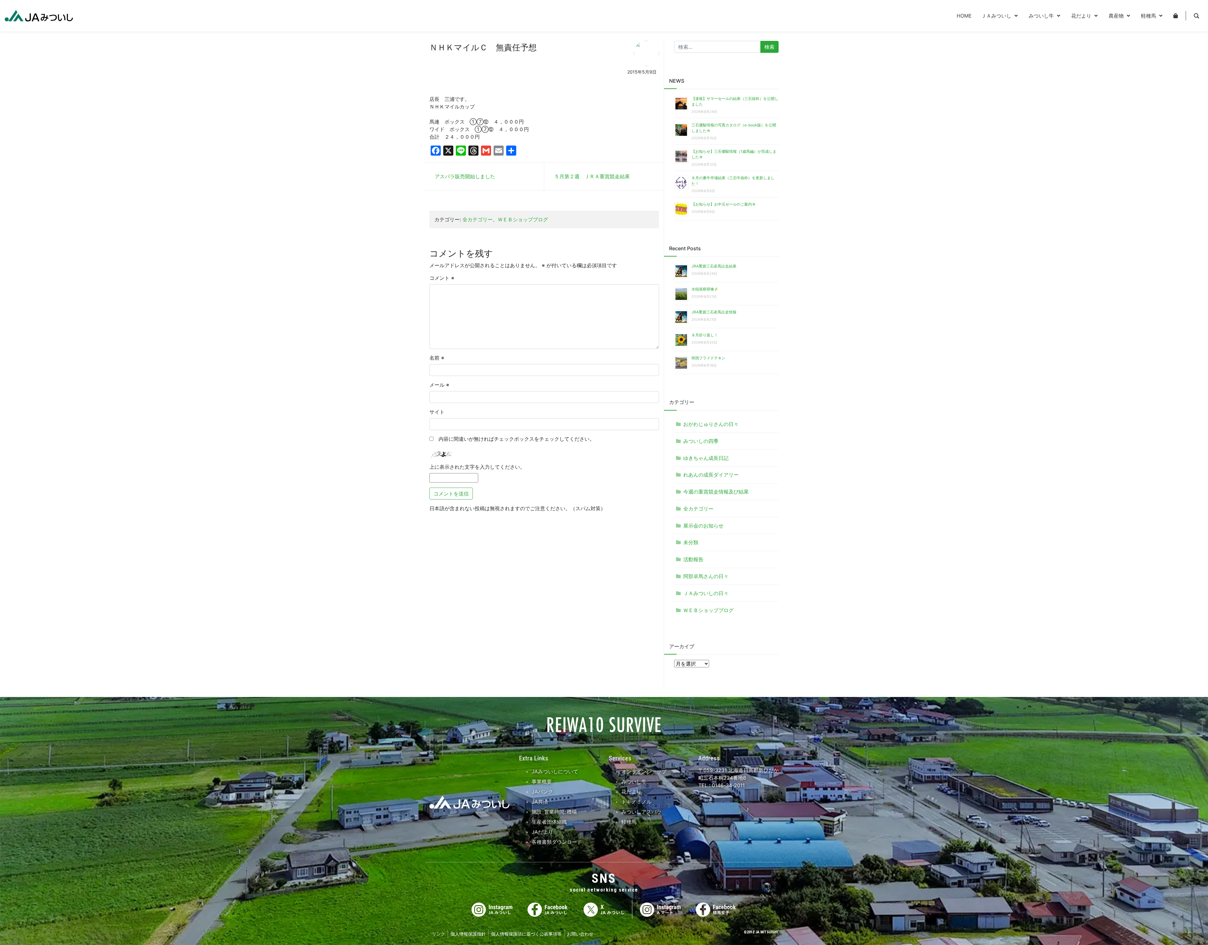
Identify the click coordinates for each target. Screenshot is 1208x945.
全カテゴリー (477, 219)
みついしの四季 (701, 441)
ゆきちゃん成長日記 (706, 458)
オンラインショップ (644, 771)
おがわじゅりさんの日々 (711, 424)
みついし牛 (633, 781)
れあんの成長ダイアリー (711, 475)
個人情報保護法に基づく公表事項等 (526, 934)
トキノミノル (636, 802)
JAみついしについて (555, 771)
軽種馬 (628, 822)
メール (439, 385)
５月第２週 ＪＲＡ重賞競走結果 (592, 176)
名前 (436, 358)
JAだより (542, 832)
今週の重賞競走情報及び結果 (716, 492)
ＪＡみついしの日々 (706, 593)
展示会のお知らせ (703, 525)
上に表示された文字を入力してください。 (477, 467)
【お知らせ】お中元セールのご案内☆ (723, 204)
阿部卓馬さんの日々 (706, 576)
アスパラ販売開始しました (465, 176)
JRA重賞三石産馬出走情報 (713, 312)
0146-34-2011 (727, 785)
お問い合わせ (580, 934)
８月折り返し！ (704, 335)
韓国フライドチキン (708, 358)
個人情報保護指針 (468, 934)
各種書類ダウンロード (557, 842)
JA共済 (540, 802)
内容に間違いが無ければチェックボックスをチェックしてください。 (514, 439)
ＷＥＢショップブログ (523, 219)
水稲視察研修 (702, 289)
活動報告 (693, 559)
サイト (437, 412)
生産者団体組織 (549, 822)
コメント (441, 278)
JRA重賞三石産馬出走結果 (713, 266)
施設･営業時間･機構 (554, 812)
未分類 (690, 542)
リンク (438, 934)
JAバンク (542, 791)
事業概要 (542, 781)
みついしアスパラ (641, 812)
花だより (631, 791)
